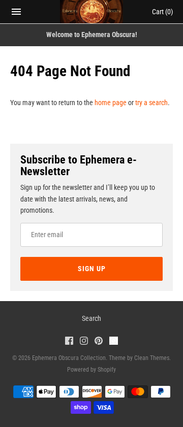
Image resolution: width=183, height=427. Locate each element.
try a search (151, 102)
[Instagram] (84, 342)
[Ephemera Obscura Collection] (92, 11)
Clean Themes (151, 358)
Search (91, 318)
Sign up (92, 269)
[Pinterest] (99, 342)
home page (111, 102)
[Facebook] (69, 342)
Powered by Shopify (91, 369)
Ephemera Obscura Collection (69, 358)
